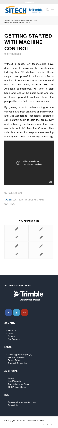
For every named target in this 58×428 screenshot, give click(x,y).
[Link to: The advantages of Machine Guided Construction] (16, 246)
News (10, 333)
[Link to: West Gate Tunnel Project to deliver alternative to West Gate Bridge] (16, 254)
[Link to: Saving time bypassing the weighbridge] (16, 229)
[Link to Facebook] (8, 312)
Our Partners (14, 339)
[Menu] (52, 10)
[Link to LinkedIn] (16, 312)
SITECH (19, 199)
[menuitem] (46, 10)
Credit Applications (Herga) (20, 354)
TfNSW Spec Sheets (17, 386)
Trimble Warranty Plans (18, 384)
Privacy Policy (14, 360)
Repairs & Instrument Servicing (22, 402)
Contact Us (13, 405)
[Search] (46, 10)
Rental (11, 378)
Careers (11, 336)
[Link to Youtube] (24, 312)
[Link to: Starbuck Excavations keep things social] (16, 237)
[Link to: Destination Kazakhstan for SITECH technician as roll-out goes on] (41, 229)
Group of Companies (17, 363)
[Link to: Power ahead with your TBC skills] (41, 246)
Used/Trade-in (14, 381)
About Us (12, 330)
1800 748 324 (29, 2)
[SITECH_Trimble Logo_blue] (24, 10)
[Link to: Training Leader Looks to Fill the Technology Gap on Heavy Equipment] (41, 254)
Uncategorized (12, 53)
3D (12, 199)
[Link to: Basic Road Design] (41, 237)
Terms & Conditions (16, 357)
